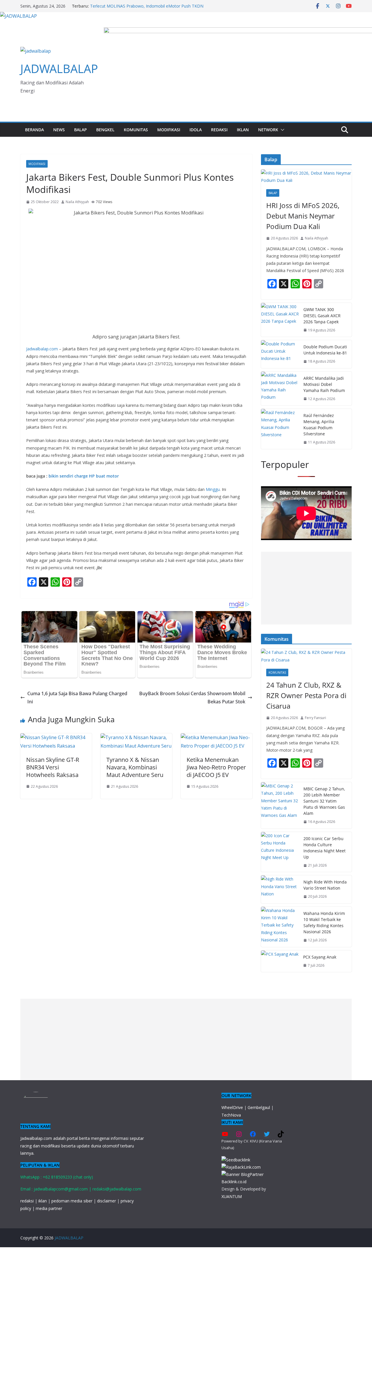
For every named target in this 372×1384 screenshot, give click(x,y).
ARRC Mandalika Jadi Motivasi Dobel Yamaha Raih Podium (324, 384)
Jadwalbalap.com (42, 349)
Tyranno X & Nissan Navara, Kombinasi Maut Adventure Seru (134, 767)
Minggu (213, 489)
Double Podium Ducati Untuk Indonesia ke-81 (325, 350)
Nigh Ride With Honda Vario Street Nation (325, 885)
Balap (80, 129)
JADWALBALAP (59, 69)
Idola (195, 129)
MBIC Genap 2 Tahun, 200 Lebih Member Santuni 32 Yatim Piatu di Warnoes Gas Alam (324, 801)
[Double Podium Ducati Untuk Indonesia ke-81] (280, 354)
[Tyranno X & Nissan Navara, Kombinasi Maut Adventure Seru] (136, 737)
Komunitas (136, 129)
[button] (281, 130)
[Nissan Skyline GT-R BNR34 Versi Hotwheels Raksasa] (56, 737)
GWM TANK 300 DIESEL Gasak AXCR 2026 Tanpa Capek (322, 315)
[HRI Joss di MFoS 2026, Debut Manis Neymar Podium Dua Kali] (306, 176)
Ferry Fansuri (315, 717)
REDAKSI (219, 129)
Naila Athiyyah (77, 201)
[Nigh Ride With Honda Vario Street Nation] (280, 889)
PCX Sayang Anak (319, 957)
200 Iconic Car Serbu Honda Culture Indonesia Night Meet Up (324, 848)
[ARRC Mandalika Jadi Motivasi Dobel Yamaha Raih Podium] (280, 389)
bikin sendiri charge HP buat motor (84, 476)
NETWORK (268, 129)
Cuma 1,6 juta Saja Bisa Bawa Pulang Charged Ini (77, 697)
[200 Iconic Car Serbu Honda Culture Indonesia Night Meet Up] (280, 852)
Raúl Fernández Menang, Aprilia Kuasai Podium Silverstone (318, 425)
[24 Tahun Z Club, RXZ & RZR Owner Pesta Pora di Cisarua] (306, 656)
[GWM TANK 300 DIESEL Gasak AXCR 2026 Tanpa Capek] (280, 320)
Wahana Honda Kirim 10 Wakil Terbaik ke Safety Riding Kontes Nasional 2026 (324, 922)
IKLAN (243, 129)
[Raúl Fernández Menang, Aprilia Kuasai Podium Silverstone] (280, 429)
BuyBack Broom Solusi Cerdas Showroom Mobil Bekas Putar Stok (192, 697)
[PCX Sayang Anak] (279, 961)
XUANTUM (231, 1196)
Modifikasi (168, 129)
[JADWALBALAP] (18, 16)
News (59, 129)
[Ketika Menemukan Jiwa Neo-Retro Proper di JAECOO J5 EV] (216, 737)
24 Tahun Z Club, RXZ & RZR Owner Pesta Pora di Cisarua (306, 695)
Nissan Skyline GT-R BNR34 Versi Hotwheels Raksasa (52, 767)
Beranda (34, 129)
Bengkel (105, 129)
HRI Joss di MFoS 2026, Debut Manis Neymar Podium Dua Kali (302, 215)
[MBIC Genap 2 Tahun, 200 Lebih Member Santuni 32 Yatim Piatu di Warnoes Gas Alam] (280, 805)
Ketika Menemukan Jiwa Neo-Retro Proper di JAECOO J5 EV (216, 767)
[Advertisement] (306, 588)
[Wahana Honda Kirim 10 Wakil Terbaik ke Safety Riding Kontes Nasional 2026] (280, 927)
